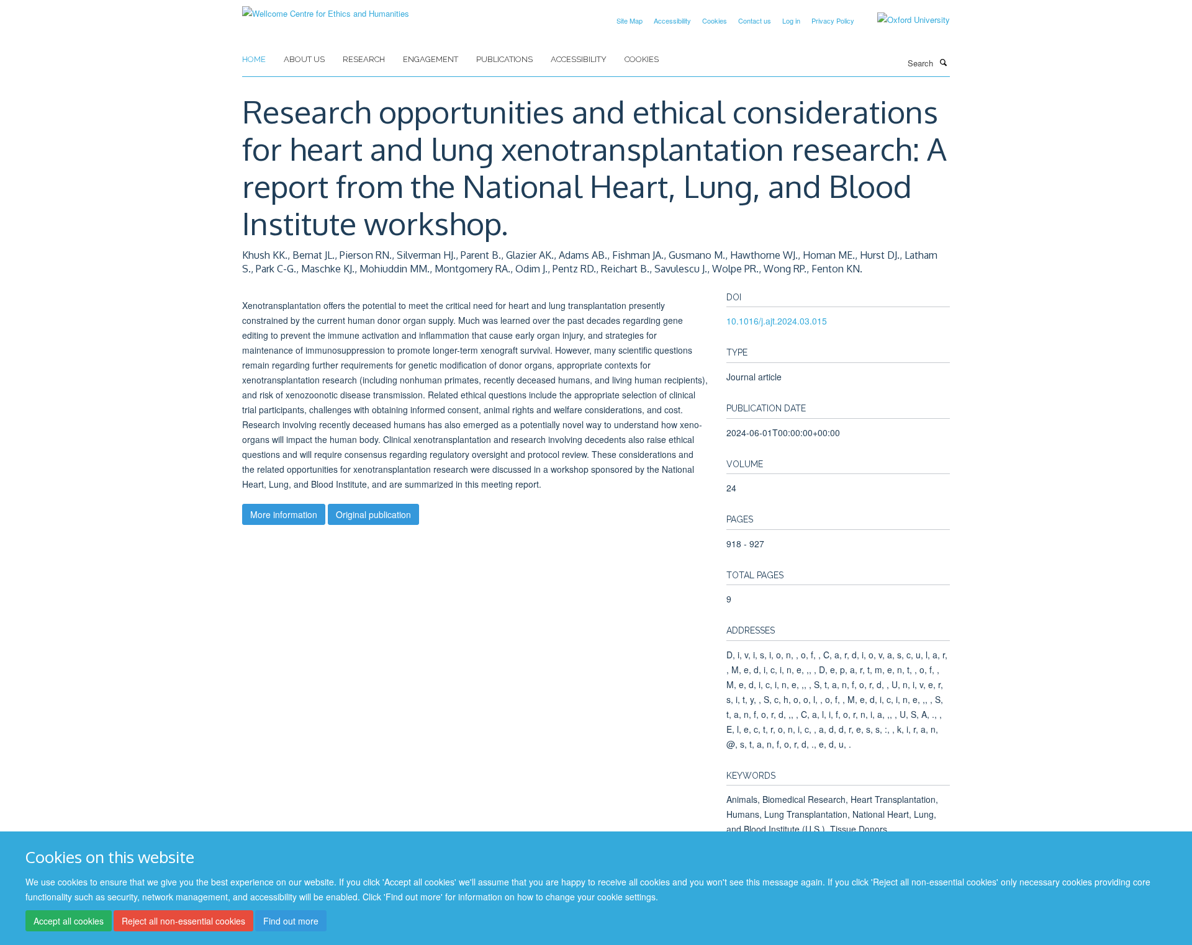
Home (254, 59)
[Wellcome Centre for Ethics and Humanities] (325, 9)
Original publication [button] (373, 514)
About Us (304, 59)
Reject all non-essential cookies (183, 921)
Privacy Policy (832, 20)
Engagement (430, 59)
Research (364, 59)
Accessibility (672, 20)
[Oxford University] (904, 19)
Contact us (754, 20)
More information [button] (283, 514)
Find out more (290, 921)
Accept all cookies (69, 921)
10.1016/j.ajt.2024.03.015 (776, 321)
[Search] (943, 62)
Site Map (629, 20)
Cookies (714, 20)
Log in (791, 20)
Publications (504, 59)
